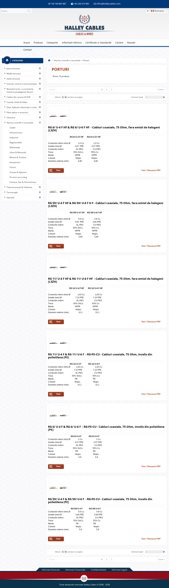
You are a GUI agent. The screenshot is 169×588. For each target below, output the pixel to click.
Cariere (119, 42)
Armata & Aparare (18, 172)
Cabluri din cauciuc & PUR (18, 97)
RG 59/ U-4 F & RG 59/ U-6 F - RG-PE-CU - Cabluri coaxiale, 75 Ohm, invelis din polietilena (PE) (100, 500)
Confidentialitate (98, 569)
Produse (38, 42)
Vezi (58, 170)
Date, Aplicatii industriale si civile (22, 107)
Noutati (131, 42)
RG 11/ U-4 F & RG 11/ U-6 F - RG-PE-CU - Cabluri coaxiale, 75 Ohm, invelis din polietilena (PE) (100, 355)
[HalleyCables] (84, 35)
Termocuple (12, 192)
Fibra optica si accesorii (17, 112)
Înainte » (161, 90)
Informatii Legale (119, 569)
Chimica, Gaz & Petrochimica (23, 182)
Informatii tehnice (72, 42)
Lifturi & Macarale (18, 152)
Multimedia (15, 147)
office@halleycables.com (108, 3)
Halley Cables (90, 584)
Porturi (13, 167)
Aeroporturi (15, 162)
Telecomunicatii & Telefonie (19, 187)
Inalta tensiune (13, 78)
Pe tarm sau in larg (18, 177)
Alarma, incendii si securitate (20, 122)
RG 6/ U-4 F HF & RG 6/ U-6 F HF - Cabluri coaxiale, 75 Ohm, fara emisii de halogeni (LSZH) (104, 128)
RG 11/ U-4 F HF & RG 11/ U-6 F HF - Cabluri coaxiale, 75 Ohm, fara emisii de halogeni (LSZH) (105, 280)
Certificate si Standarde (98, 42)
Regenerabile (16, 142)
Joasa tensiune (13, 68)
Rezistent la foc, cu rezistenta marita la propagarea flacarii (20, 90)
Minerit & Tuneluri (18, 157)
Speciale (10, 197)
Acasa (26, 42)
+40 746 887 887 (58, 3)
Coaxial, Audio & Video (17, 102)
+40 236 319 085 (81, 3)
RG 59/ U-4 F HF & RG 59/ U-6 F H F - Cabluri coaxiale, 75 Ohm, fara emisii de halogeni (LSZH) (105, 204)
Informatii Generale (51, 569)
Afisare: (58, 97)
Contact (27, 49)
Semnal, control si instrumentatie (22, 83)
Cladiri (13, 127)
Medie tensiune (14, 73)
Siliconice (11, 117)
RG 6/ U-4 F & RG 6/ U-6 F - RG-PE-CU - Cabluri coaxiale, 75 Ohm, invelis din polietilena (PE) (106, 428)
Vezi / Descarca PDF (151, 170)
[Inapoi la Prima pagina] (49, 60)
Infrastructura (16, 132)
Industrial (14, 137)
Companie (52, 42)
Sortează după (137, 97)
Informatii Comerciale (75, 569)
